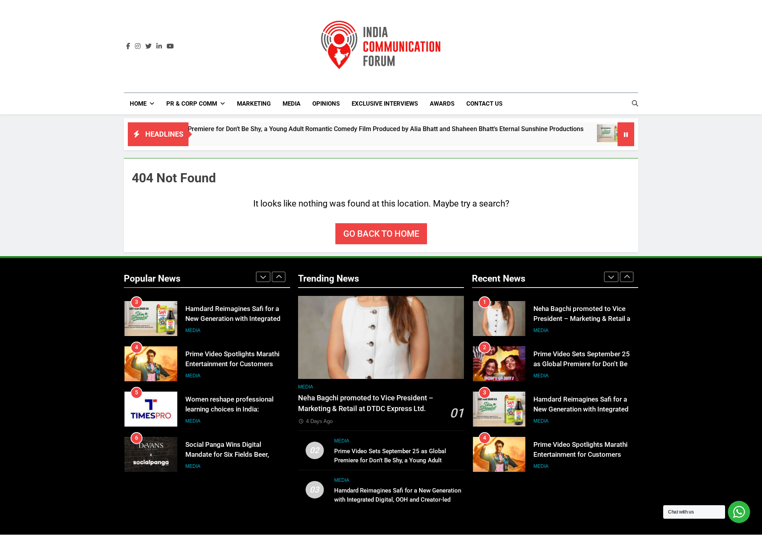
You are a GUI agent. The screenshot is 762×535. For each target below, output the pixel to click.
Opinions (326, 103)
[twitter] (148, 46)
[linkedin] (159, 46)
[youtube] (170, 46)
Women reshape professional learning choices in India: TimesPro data (229, 409)
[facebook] (128, 46)
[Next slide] (278, 277)
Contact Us (484, 103)
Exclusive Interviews (385, 103)
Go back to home (381, 234)
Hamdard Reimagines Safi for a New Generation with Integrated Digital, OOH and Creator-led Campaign (397, 499)
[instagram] (138, 46)
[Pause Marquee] (626, 134)
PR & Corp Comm (191, 103)
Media (291, 103)
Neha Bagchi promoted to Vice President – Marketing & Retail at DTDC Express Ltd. (583, 318)
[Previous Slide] (263, 277)
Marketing (254, 103)
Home (138, 103)
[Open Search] (635, 103)
